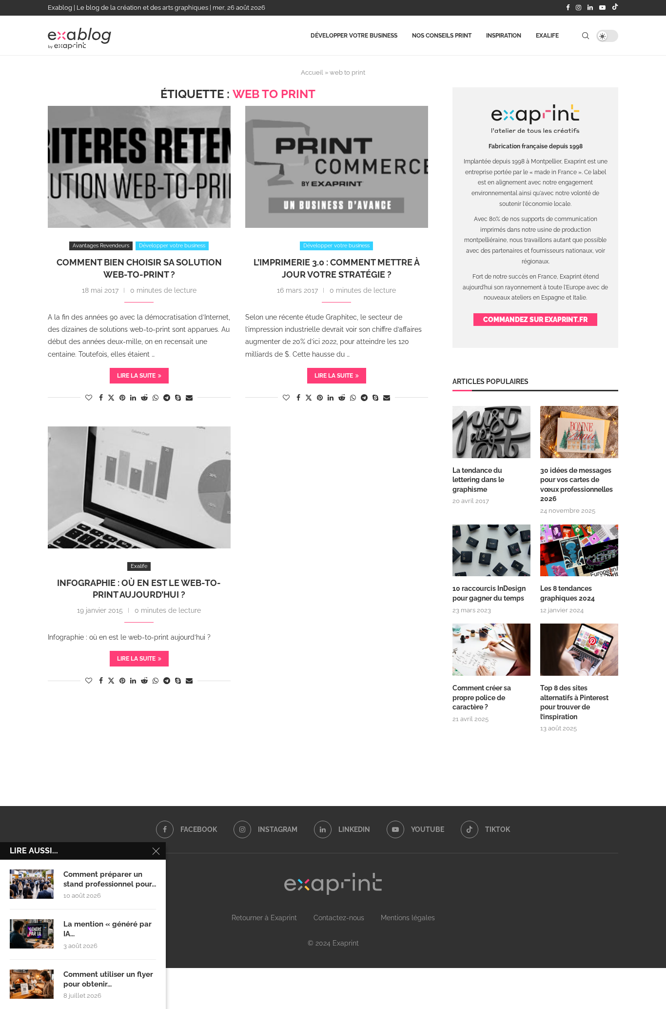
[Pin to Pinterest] (122, 398)
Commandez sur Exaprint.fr (535, 319)
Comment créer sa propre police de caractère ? (481, 697)
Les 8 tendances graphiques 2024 (567, 593)
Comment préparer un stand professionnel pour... (109, 879)
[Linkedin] (590, 8)
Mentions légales (408, 918)
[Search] (585, 35)
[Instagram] (578, 8)
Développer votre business (354, 35)
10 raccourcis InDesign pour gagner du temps (489, 593)
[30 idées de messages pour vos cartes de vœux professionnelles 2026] (579, 432)
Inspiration (503, 35)
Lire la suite (136, 375)
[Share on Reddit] (144, 398)
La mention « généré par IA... (107, 929)
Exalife (547, 35)
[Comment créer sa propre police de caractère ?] (491, 650)
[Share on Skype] (178, 398)
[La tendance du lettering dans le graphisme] (491, 432)
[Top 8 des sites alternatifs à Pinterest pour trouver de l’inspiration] (579, 650)
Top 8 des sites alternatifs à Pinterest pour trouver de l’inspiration (574, 702)
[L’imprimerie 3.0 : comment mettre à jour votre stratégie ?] (336, 167)
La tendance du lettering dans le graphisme (478, 479)
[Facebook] (567, 8)
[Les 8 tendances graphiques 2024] (579, 551)
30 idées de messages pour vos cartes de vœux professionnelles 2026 (576, 484)
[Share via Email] (189, 398)
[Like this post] (88, 398)
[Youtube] (602, 8)
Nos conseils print (441, 35)
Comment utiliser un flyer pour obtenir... (108, 979)
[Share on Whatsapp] (155, 398)
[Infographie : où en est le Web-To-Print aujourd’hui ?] (139, 487)
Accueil (312, 72)
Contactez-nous (338, 918)
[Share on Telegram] (166, 398)
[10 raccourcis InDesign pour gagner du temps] (491, 551)
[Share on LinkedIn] (133, 398)
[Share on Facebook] (101, 398)
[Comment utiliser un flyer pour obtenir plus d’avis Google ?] (32, 984)
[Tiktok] (615, 8)
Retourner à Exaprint (264, 918)
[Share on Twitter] (111, 397)
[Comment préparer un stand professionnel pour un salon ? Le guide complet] (32, 884)
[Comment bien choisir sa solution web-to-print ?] (139, 167)
